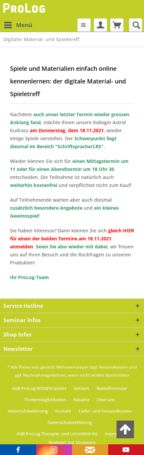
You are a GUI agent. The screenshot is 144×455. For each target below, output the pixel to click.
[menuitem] (17, 25)
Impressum (116, 434)
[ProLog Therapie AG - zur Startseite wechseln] (25, 9)
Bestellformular (111, 388)
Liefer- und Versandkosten (105, 411)
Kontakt (63, 411)
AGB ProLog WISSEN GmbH (39, 388)
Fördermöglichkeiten (45, 400)
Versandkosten (113, 367)
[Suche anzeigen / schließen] (135, 25)
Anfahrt (81, 388)
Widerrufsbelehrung (28, 411)
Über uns (105, 400)
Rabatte (81, 400)
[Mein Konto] (100, 25)
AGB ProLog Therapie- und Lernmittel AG (56, 434)
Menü (24, 25)
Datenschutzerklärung (70, 422)
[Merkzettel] (84, 25)
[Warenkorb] (117, 25)
